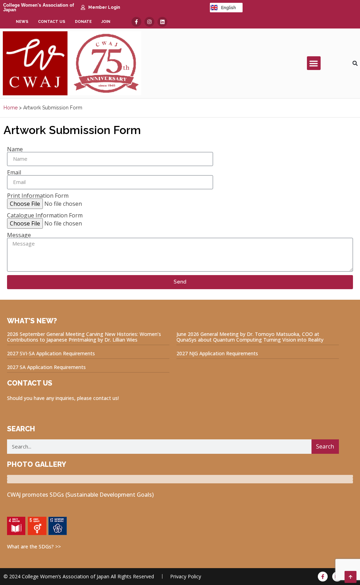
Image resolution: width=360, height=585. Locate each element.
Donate (83, 21)
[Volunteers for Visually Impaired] (180, 479)
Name (15, 149)
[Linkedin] (162, 22)
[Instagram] (149, 22)
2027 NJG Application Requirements (217, 353)
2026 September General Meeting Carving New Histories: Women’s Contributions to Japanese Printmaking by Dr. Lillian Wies (84, 337)
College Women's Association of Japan (38, 7)
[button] (314, 63)
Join (105, 21)
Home (11, 107)
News (22, 21)
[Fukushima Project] (180, 482)
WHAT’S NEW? (32, 321)
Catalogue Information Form (45, 215)
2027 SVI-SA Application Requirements (51, 353)
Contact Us (51, 21)
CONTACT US (29, 383)
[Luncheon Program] (180, 476)
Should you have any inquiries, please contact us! (63, 398)
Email (14, 172)
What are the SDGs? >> (34, 546)
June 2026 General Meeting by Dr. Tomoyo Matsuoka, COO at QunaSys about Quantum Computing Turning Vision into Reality (249, 337)
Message (19, 235)
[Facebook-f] (136, 22)
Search (325, 446)
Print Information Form (38, 195)
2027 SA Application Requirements (46, 367)
